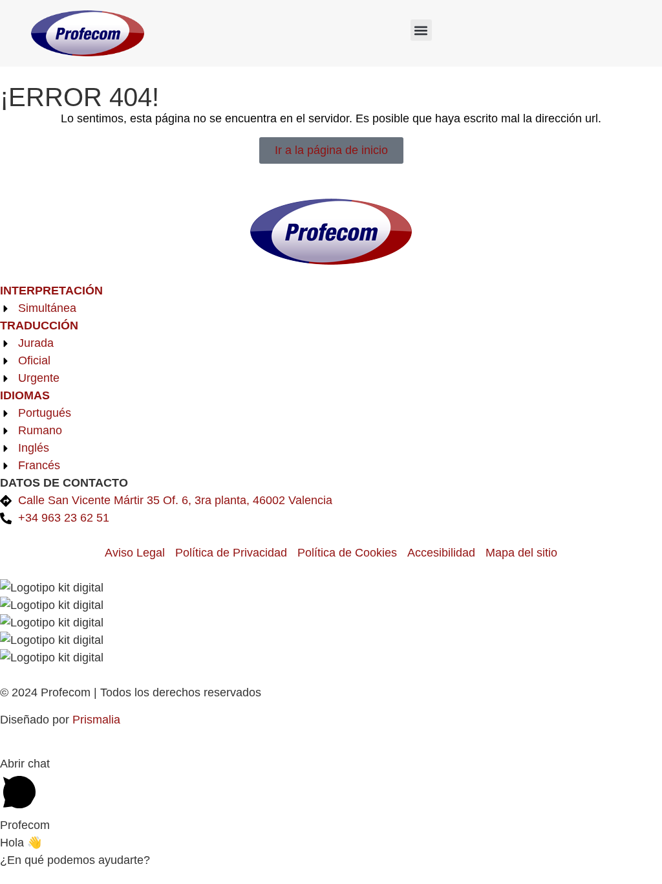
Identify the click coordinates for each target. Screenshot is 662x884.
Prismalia (96, 719)
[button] (421, 30)
